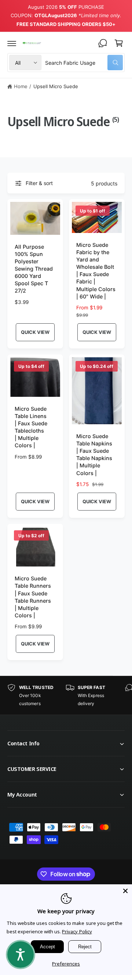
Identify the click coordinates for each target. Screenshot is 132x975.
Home (20, 86)
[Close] (125, 891)
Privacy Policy (77, 931)
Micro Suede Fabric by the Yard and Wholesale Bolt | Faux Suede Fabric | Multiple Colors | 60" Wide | (95, 271)
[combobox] (84, 62)
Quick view (35, 332)
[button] (12, 43)
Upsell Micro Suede (55, 86)
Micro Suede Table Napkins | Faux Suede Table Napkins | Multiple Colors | (94, 454)
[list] (66, 695)
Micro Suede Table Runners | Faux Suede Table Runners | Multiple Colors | (33, 596)
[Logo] (32, 43)
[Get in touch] (103, 43)
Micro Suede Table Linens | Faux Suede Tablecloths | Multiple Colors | (31, 427)
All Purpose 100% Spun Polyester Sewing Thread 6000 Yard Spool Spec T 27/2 (34, 269)
